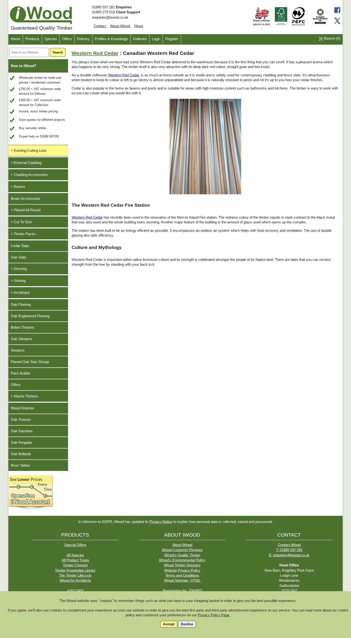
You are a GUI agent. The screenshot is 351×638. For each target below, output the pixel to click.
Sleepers (18, 350)
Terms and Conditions (182, 575)
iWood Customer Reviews (182, 550)
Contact (100, 26)
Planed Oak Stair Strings (30, 362)
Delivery (83, 39)
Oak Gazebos (22, 431)
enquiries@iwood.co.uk (110, 17)
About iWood (120, 26)
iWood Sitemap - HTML (182, 580)
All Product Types (75, 560)
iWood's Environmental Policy (182, 560)
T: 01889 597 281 (289, 550)
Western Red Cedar (95, 53)
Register (171, 39)
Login (156, 39)
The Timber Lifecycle (75, 575)
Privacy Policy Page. (214, 615)
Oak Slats (18, 257)
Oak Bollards (21, 454)
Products (32, 39)
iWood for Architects (75, 580)
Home (15, 39)
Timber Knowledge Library (75, 570)
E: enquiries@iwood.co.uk (289, 555)
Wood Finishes (22, 408)
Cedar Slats (20, 246)
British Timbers (22, 327)
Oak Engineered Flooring (30, 316)
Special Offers (75, 545)
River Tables (20, 465)
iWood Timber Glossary (182, 565)
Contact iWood (289, 545)
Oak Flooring (21, 304)
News (138, 26)
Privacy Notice (160, 522)
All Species (75, 555)
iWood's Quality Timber (182, 555)
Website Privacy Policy (182, 570)
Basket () (331, 38)
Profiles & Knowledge (111, 39)
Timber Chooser (75, 565)
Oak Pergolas (21, 442)
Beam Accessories (25, 198)
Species (50, 39)
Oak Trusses (21, 420)
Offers (67, 39)
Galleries (140, 39)
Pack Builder (21, 373)
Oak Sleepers (21, 339)
